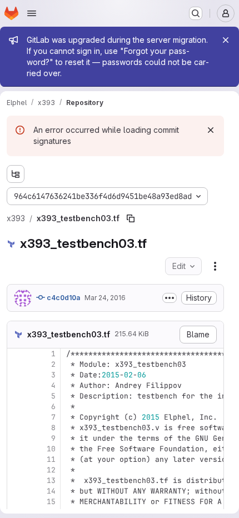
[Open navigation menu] (32, 13)
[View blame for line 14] (17, 491)
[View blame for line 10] (17, 449)
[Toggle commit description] (169, 298)
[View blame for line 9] (17, 438)
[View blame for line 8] (17, 427)
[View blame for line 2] (17, 364)
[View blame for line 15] (17, 501)
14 (51, 491)
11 (51, 459)
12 (51, 470)
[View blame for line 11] (17, 459)
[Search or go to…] (195, 13)
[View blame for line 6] (17, 406)
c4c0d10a (62, 297)
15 (51, 501)
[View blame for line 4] (17, 385)
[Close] (225, 40)
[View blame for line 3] (17, 375)
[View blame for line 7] (17, 417)
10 (51, 449)
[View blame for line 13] (17, 480)
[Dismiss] (210, 130)
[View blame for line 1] (17, 353)
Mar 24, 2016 (105, 297)
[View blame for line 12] (17, 470)
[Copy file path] (131, 218)
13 (51, 480)
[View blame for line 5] (17, 396)
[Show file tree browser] (15, 174)
